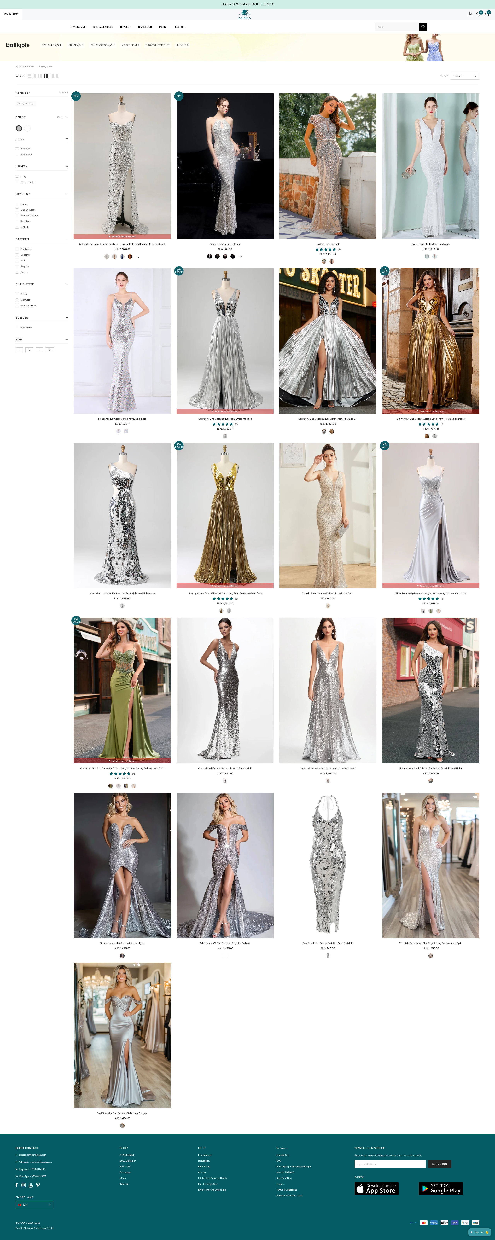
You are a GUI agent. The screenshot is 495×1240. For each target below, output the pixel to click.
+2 (137, 256)
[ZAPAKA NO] (245, 14)
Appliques (26, 248)
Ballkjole (29, 66)
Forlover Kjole (51, 45)
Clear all (63, 92)
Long (23, 176)
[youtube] (30, 1185)
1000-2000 (26, 154)
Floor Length (27, 182)
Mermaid (25, 299)
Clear (60, 117)
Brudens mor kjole (102, 45)
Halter (24, 203)
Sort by (444, 75)
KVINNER (11, 14)
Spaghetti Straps (29, 215)
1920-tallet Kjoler (158, 45)
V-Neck (24, 227)
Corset (24, 272)
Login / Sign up (470, 15)
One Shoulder (28, 209)
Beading (25, 254)
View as (20, 75)
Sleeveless (26, 327)
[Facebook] (16, 1185)
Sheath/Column (29, 305)
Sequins (25, 266)
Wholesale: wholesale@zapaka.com (35, 1162)
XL (49, 349)
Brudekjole (76, 45)
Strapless (26, 221)
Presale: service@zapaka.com (32, 1155)
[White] (27, 128)
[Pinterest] (37, 1185)
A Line (24, 294)
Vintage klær (130, 45)
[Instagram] (23, 1185)
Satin (23, 260)
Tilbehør (182, 45)
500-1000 (26, 148)
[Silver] (19, 128)
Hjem (18, 66)
